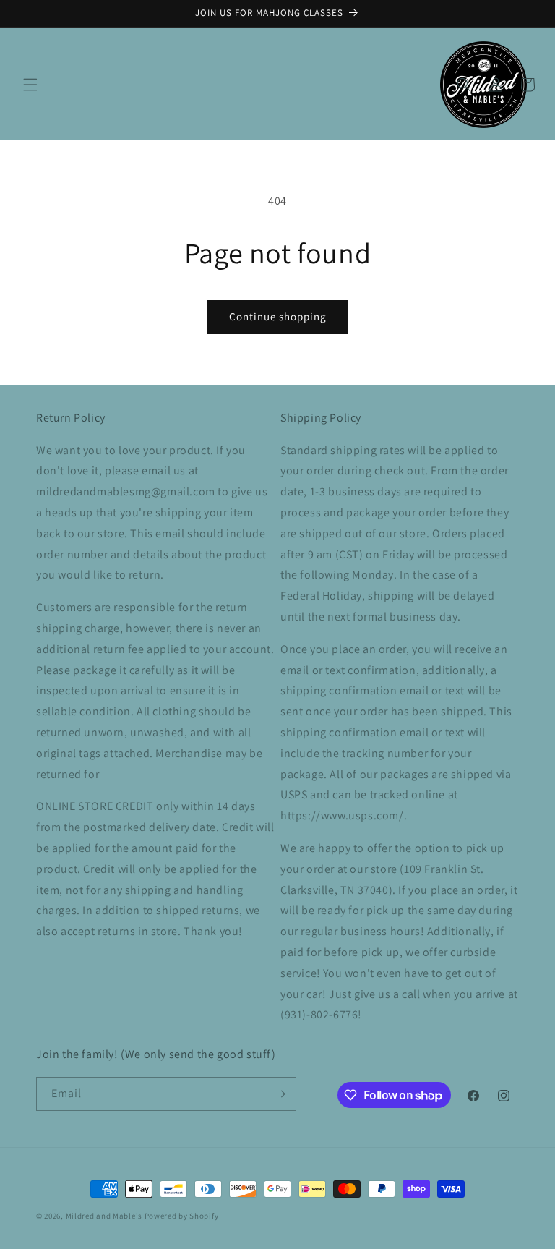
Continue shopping (278, 316)
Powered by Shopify (182, 1216)
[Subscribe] (280, 1094)
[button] (30, 85)
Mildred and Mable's (105, 1216)
